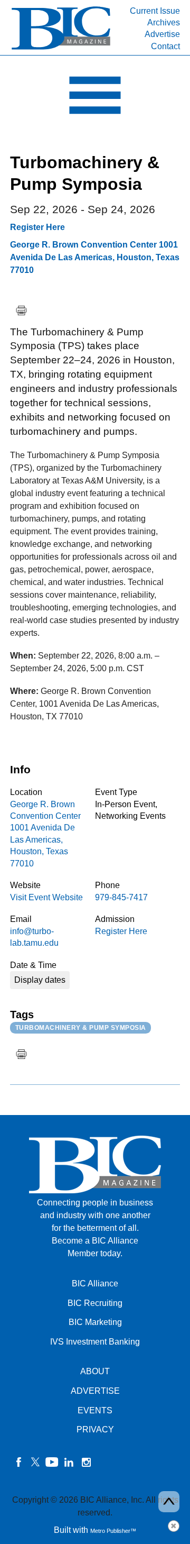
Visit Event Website (46, 897)
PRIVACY (95, 1429)
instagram (86, 1462)
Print (21, 310)
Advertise (162, 34)
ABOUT (95, 1371)
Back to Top (168, 1501)
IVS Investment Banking (95, 1341)
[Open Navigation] (95, 98)
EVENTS (95, 1410)
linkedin (69, 1462)
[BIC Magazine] (61, 48)
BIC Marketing (95, 1322)
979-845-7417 (121, 897)
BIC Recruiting (95, 1303)
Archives (163, 22)
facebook (18, 1462)
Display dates (39, 979)
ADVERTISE (95, 1390)
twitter (35, 1462)
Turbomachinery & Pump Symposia (80, 1027)
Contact (165, 46)
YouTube (52, 1462)
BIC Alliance (95, 1283)
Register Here (37, 227)
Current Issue (155, 10)
